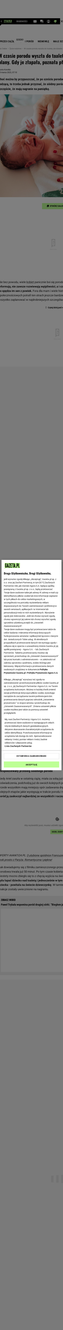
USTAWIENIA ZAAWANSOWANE (31, 756)
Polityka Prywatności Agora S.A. (42, 673)
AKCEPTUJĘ (31, 764)
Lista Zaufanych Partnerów (18, 746)
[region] (31, 665)
